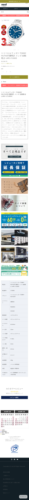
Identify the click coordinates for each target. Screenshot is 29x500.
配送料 (4, 66)
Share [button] (4, 81)
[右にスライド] (18, 50)
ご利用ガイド (6, 475)
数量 (2, 68)
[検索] (27, 12)
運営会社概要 (6, 472)
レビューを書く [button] (14, 397)
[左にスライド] (11, 50)
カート (16, 8)
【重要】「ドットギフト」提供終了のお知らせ (14, 15)
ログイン (5, 8)
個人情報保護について (8, 479)
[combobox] (14, 12)
